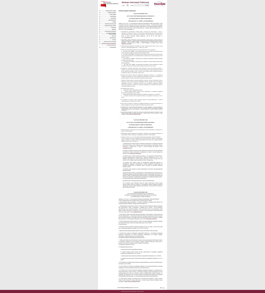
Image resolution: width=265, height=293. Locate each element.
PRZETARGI (113, 18)
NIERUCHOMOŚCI (112, 20)
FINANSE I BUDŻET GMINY (110, 25)
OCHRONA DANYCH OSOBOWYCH (109, 43)
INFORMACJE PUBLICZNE (110, 23)
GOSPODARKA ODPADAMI (110, 31)
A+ (124, 5)
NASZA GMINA (113, 14)
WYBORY (114, 29)
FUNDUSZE (113, 27)
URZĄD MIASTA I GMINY (111, 10)
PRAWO (114, 22)
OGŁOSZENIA (113, 16)
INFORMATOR (113, 37)
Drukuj (163, 287)
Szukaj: (132, 5)
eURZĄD (114, 39)
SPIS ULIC (114, 36)
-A (121, 5)
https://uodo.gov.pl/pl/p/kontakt (133, 114)
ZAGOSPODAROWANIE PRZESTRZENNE (111, 34)
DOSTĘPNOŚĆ (113, 47)
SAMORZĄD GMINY (112, 12)
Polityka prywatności (111, 45)
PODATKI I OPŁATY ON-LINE (110, 41)
